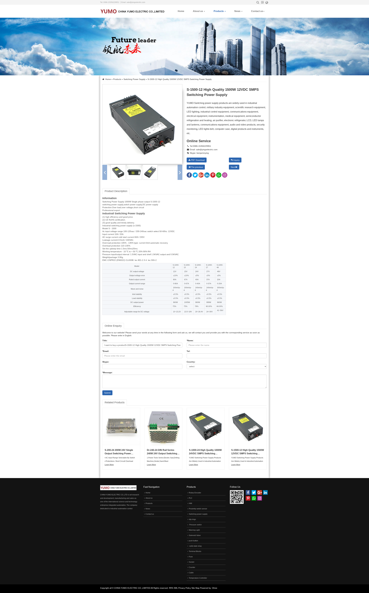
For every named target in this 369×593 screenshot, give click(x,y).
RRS (171, 588)
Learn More (109, 465)
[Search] (257, 2)
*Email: (105, 351)
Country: (191, 362)
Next (233, 167)
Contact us (257, 11)
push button (193, 541)
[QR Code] (262, 2)
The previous (196, 167)
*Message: (107, 372)
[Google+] (201, 176)
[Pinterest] (212, 176)
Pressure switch (195, 525)
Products (219, 11)
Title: (104, 340)
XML (176, 588)
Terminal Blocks (195, 551)
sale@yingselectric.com (136, 2)
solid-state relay (195, 546)
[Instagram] (224, 176)
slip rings (192, 519)
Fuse (191, 557)
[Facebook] (189, 176)
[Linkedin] (207, 176)
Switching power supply (134, 79)
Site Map (195, 588)
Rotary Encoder (195, 493)
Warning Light (194, 530)
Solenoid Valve (195, 535)
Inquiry (236, 160)
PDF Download (197, 160)
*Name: (190, 340)
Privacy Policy (184, 588)
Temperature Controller (198, 578)
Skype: (105, 362)
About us (198, 11)
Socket (191, 562)
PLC (190, 498)
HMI (190, 503)
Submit (107, 393)
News (237, 11)
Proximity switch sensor (198, 509)
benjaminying (202, 153)
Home (181, 11)
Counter (192, 567)
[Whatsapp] (218, 176)
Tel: (188, 351)
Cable (191, 573)
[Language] (266, 3)
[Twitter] (195, 176)
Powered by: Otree (208, 588)
